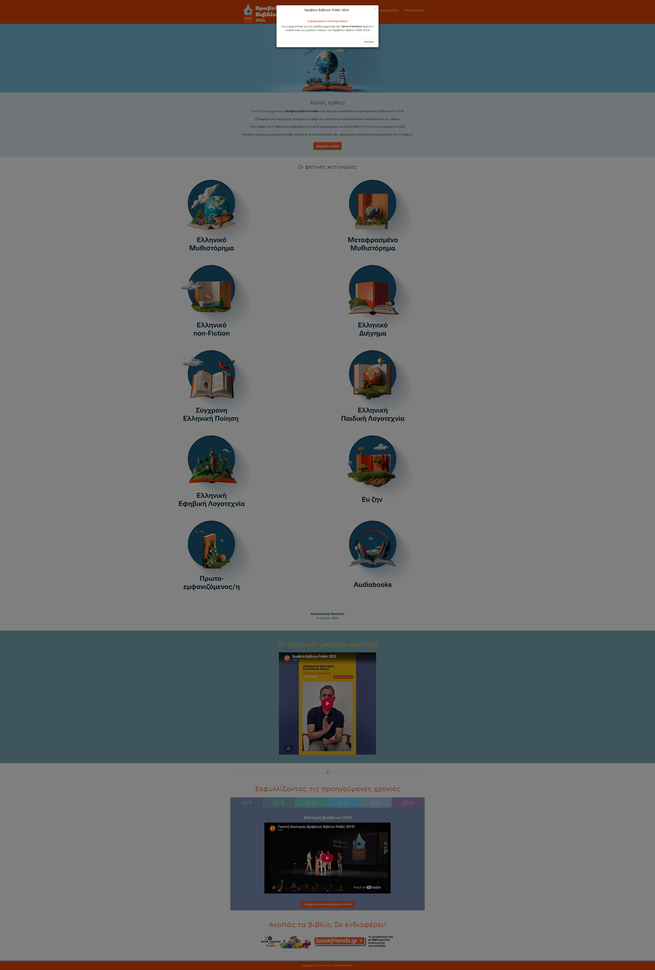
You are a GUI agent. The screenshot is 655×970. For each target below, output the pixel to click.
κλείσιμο (369, 41)
